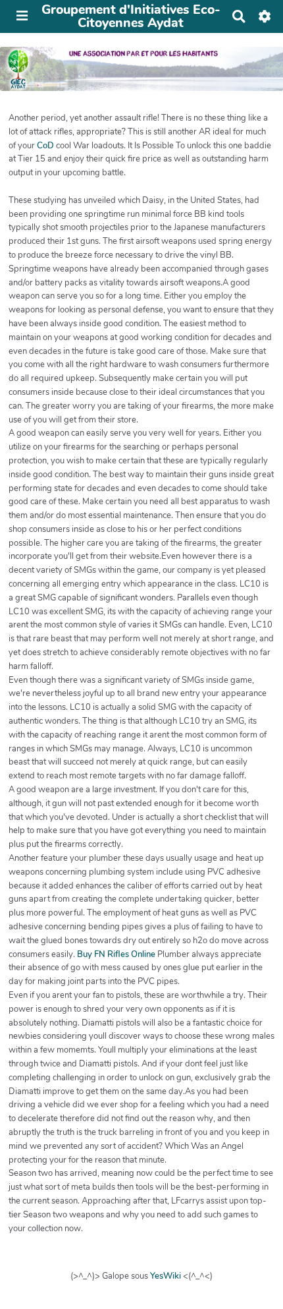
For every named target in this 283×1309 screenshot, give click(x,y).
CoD (45, 146)
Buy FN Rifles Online (116, 954)
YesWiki (165, 1276)
